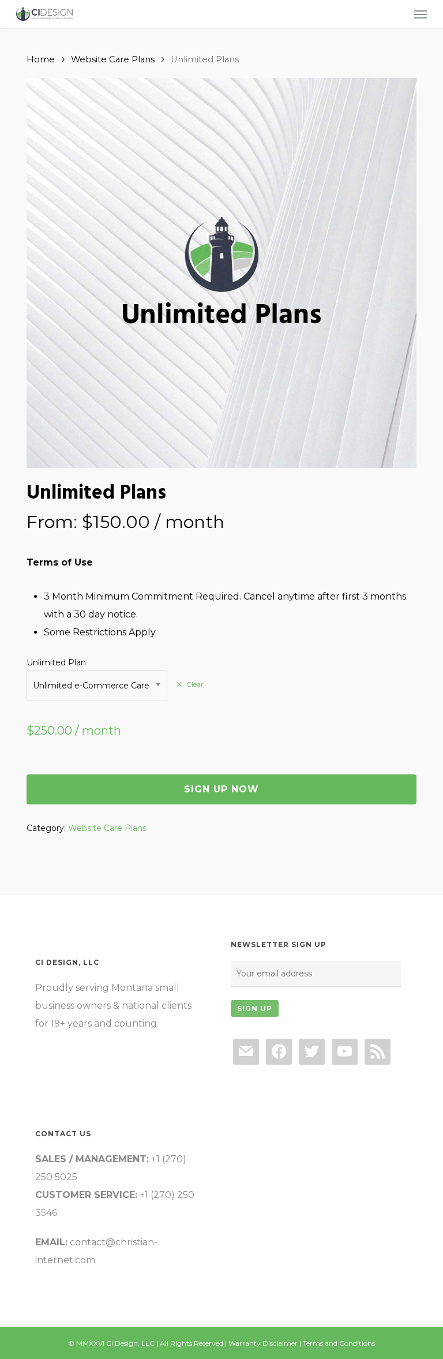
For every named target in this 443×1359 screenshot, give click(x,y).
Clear (195, 684)
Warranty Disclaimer (263, 1343)
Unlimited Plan (56, 662)
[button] (420, 14)
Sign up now (221, 789)
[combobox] (97, 685)
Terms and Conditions (339, 1343)
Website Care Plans (113, 59)
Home (41, 59)
